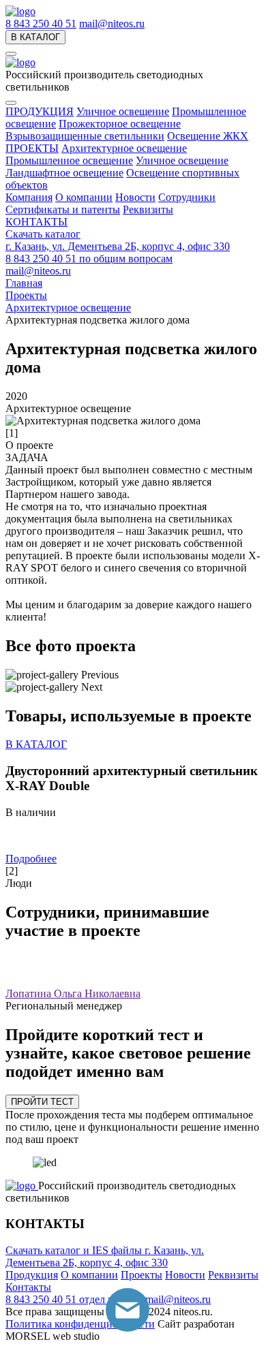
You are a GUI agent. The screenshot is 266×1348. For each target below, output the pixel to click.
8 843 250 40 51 (40, 23)
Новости (135, 197)
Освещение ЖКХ (207, 136)
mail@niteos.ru (112, 23)
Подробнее (31, 858)
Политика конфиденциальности (80, 1324)
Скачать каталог (42, 234)
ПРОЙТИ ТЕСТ (42, 1102)
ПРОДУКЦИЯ (39, 111)
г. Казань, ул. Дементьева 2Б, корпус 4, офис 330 (117, 246)
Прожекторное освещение (120, 123)
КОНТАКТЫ (36, 222)
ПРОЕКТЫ (32, 148)
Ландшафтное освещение (64, 172)
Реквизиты (148, 209)
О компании (84, 197)
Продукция (31, 1275)
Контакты (28, 1287)
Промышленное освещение (69, 160)
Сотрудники (187, 197)
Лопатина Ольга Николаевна (73, 993)
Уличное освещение (122, 111)
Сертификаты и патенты (62, 209)
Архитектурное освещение (124, 148)
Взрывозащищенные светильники (84, 136)
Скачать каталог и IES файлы (75, 1250)
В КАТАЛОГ (35, 37)
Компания (29, 197)
